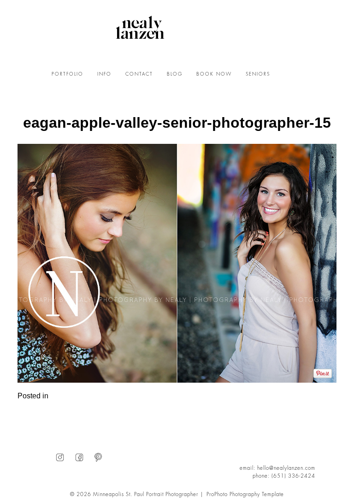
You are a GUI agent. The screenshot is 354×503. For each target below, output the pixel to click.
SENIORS (258, 74)
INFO (104, 74)
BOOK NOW (214, 74)
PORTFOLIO (67, 74)
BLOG (175, 74)
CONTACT (139, 74)
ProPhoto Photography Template (245, 494)
